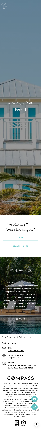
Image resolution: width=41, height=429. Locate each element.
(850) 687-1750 (13, 358)
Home (20, 237)
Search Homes (20, 246)
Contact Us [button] (20, 319)
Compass (29, 386)
